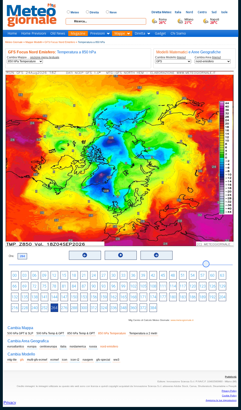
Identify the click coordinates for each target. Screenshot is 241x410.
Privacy (10, 403)
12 (54, 275)
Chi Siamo (178, 33)
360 (133, 308)
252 (44, 308)
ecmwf (54, 359)
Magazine (78, 33)
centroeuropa (48, 346)
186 (192, 297)
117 (183, 286)
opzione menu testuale (44, 57)
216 (15, 308)
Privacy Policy (229, 391)
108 (153, 286)
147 (64, 297)
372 (143, 308)
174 (153, 297)
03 (24, 275)
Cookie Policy (229, 395)
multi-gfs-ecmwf (37, 359)
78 (54, 286)
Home (12, 33)
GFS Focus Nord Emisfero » (60, 42)
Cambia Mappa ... (33, 57)
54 (192, 275)
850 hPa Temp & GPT (81, 333)
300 (84, 308)
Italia (178, 12)
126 (212, 286)
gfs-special (103, 359)
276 (64, 308)
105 (143, 286)
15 (64, 275)
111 (163, 286)
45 (163, 275)
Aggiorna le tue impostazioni (221, 400)
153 (84, 297)
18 (74, 275)
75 (44, 286)
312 (94, 308)
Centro (202, 12)
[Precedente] (84, 255)
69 (24, 286)
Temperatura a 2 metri (143, 333)
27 (103, 275)
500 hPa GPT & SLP (20, 333)
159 (103, 297)
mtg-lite (12, 359)
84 (74, 286)
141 (44, 297)
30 (113, 275)
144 (54, 297)
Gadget (160, 33)
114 (173, 286)
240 (34, 308)
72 (34, 286)
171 (143, 297)
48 (173, 275)
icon (64, 359)
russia (93, 346)
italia (63, 346)
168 (133, 297)
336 (113, 308)
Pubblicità (231, 376)
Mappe (119, 33)
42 (153, 275)
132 (15, 297)
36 (133, 275)
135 (24, 297)
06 (34, 275)
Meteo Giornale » (15, 42)
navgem (88, 359)
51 (183, 275)
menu (181, 57)
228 (24, 308)
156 (94, 297)
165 (123, 297)
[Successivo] (156, 255)
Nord (189, 12)
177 (163, 297)
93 (103, 286)
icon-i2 (75, 359)
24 (94, 275)
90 (94, 286)
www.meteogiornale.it (182, 320)
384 (153, 308)
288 (74, 308)
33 (123, 275)
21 (84, 275)
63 (222, 275)
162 (113, 297)
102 (133, 286)
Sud (214, 12)
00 (14, 275)
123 (202, 286)
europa (31, 346)
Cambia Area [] (208, 57)
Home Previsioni (33, 33)
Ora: (11, 256)
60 (212, 275)
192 (212, 297)
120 (192, 286)
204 (222, 297)
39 (143, 275)
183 (183, 297)
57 (202, 275)
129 (222, 286)
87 (84, 286)
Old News (57, 33)
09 (44, 275)
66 (14, 286)
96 (113, 286)
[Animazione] (120, 255)
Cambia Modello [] (170, 57)
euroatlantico (15, 346)
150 (74, 297)
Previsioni (97, 33)
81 (64, 286)
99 (123, 286)
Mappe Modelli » (34, 42)
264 (54, 308)
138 (34, 297)
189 (202, 297)
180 (173, 297)
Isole (224, 12)
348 (123, 308)
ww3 (116, 359)
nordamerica (78, 346)
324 (103, 308)
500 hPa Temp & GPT (50, 333)
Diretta (140, 33)
